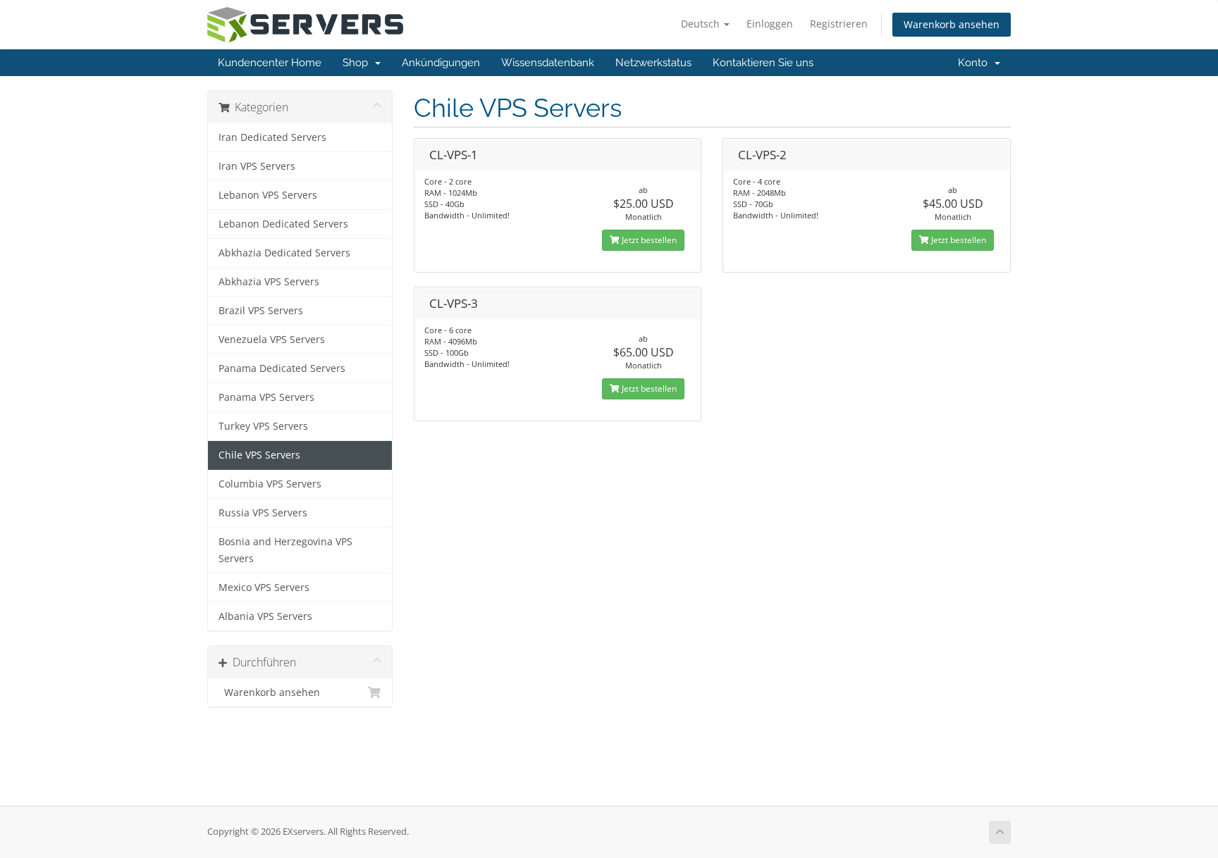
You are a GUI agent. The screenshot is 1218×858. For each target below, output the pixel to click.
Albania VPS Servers (265, 616)
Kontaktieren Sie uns (763, 62)
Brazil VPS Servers (261, 310)
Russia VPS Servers (263, 512)
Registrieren (839, 23)
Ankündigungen (441, 62)
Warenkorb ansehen (951, 24)
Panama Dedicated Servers (282, 368)
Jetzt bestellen (648, 240)
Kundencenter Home (269, 62)
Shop (358, 62)
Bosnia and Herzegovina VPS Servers (285, 550)
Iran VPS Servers (257, 166)
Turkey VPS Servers (263, 426)
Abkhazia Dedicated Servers (284, 253)
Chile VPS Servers (259, 455)
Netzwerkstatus (653, 62)
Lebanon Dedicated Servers (283, 224)
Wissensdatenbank (547, 62)
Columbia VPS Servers (270, 484)
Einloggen (769, 23)
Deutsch (701, 23)
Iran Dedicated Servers (272, 137)
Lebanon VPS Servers (268, 195)
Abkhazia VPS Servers (269, 281)
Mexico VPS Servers (264, 587)
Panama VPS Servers (266, 397)
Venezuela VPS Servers (272, 339)
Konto (975, 62)
